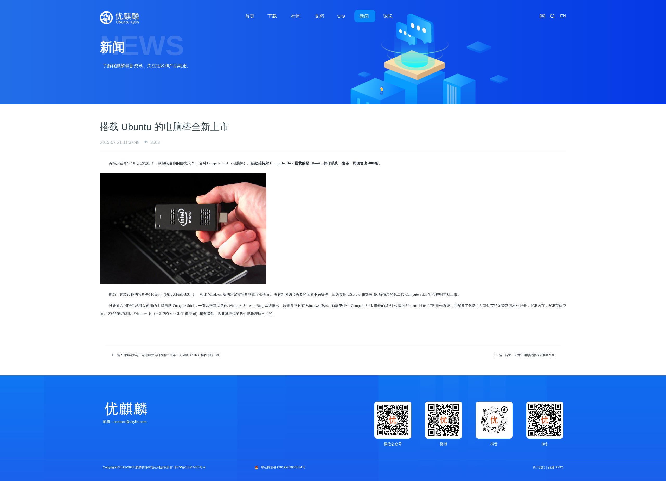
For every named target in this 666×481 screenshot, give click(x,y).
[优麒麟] (119, 18)
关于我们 (539, 467)
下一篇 (524, 355)
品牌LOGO (555, 467)
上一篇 (165, 355)
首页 (249, 16)
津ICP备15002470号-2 (190, 467)
